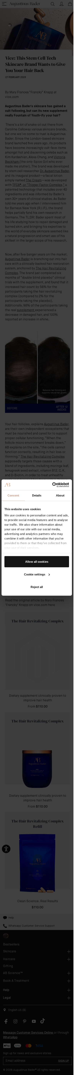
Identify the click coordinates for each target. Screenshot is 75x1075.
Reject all (37, 587)
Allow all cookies (36, 561)
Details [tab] (37, 495)
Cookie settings (34, 574)
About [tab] (60, 495)
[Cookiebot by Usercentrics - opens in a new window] (52, 484)
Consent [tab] (13, 495)
